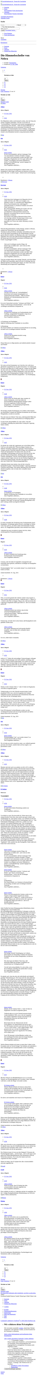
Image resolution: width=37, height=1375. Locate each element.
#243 (5, 196)
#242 (5, 149)
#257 (5, 1075)
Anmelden (3, 39)
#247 (5, 442)
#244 (5, 288)
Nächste (3, 90)
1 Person (10, 180)
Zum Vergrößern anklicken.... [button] (12, 165)
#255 (5, 764)
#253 (5, 684)
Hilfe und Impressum (10, 1314)
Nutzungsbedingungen (10, 1311)
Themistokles (12, 63)
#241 (5, 118)
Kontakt (6, 1309)
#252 (5, 655)
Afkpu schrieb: (8, 291)
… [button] (5, 72)
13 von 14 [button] (12, 91)
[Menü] (1, 3)
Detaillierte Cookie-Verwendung (20, 1365)
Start (5, 1316)
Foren (5, 9)
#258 (5, 1141)
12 (5, 84)
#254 (5, 732)
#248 (5, 488)
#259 (5, 1181)
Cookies (6, 1306)
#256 (5, 803)
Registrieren (4, 42)
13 (5, 85)
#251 (5, 595)
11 (4, 82)
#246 (5, 394)
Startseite (6, 7)
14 (5, 87)
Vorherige (3, 67)
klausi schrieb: (8, 152)
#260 (5, 1212)
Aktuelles (6, 12)
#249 (5, 519)
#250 (5, 549)
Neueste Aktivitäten (17, 13)
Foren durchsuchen (17, 10)
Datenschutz (7, 1312)
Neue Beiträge (8, 10)
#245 (5, 362)
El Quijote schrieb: (9, 1085)
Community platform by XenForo (18, 1320)
